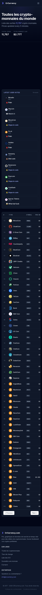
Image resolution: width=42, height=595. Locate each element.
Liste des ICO (6, 558)
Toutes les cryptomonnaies (11, 551)
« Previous (9, 513)
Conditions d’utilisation (30, 589)
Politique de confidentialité (13, 589)
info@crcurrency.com (9, 577)
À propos (5, 565)
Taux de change (7, 554)
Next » (34, 513)
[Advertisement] (21, 64)
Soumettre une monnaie (10, 561)
